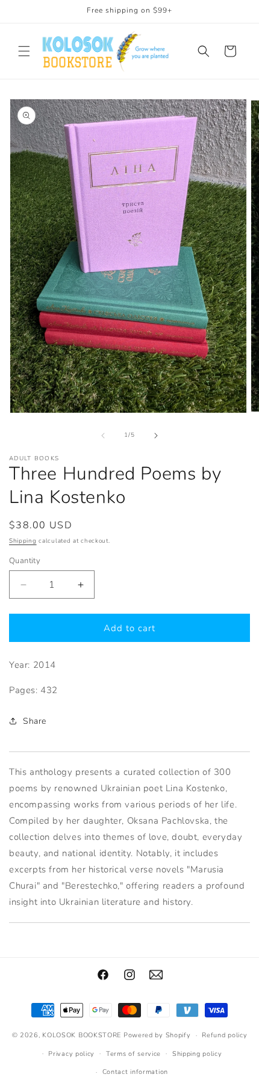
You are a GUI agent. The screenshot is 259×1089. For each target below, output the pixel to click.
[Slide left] (103, 435)
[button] (24, 51)
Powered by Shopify (157, 1035)
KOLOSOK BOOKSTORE (81, 1035)
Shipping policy (197, 1053)
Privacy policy (71, 1053)
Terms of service (133, 1053)
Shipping (23, 541)
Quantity (24, 560)
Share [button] (34, 721)
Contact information (135, 1071)
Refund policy (224, 1035)
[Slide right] (156, 435)
